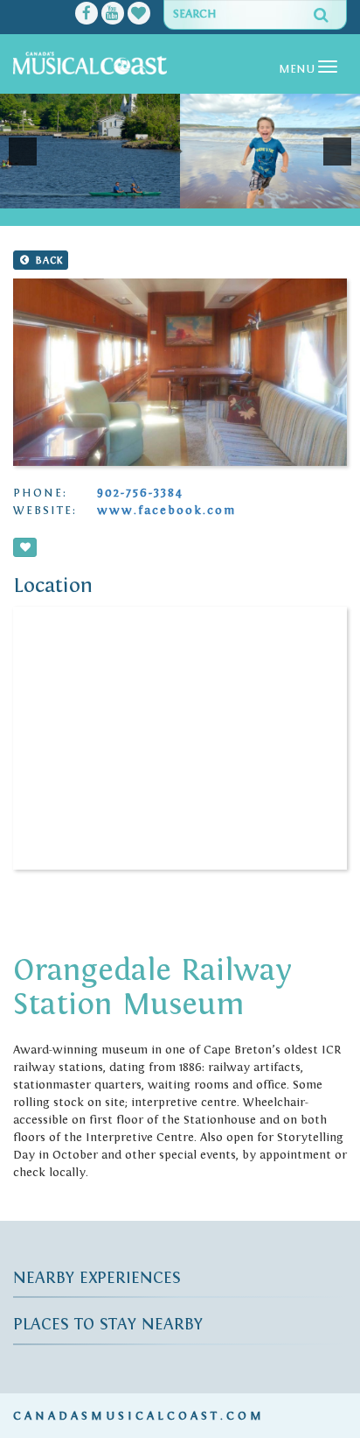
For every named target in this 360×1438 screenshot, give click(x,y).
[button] (23, 151)
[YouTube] (112, 15)
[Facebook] (86, 15)
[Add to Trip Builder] (25, 547)
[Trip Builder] (139, 15)
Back (47, 260)
